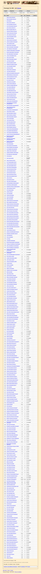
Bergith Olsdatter (10, 404)
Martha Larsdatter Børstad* (11, 352)
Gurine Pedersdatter (10, 118)
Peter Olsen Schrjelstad (11, 465)
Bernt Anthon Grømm (10, 554)
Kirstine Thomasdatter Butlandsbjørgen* (10, 142)
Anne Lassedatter (10, 237)
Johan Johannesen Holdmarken (12, 214)
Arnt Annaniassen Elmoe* (11, 172)
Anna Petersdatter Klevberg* (12, 369)
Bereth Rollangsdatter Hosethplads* (13, 242)
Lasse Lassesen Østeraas (11, 83)
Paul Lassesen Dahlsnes (11, 125)
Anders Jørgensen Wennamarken (13, 216)
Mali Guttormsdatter (10, 158)
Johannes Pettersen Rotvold (12, 31)
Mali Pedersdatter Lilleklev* (11, 113)
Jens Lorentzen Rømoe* (11, 294)
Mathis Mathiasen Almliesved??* (12, 74)
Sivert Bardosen (9, 235)
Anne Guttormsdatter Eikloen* (12, 381)
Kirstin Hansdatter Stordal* (11, 62)
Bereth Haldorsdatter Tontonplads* (13, 52)
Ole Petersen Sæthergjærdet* (12, 184)
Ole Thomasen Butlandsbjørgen (12, 132)
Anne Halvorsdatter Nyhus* (11, 165)
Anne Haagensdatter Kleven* (12, 305)
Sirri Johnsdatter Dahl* (11, 493)
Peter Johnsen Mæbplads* (11, 440)
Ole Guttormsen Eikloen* (11, 374)
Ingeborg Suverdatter (10, 463)
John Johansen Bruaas (11, 88)
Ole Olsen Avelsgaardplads (11, 512)
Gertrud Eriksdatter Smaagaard (12, 517)
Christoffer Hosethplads (11, 240)
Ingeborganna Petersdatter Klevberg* (13, 366)
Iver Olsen (8, 238)
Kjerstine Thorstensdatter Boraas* (13, 474)
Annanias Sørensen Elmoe (11, 169)
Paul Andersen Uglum (10, 320)
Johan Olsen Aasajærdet (11, 388)
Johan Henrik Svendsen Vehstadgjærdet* (11, 107)
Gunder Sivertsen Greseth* (11, 397)
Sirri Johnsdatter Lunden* (11, 460)
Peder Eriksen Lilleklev (11, 111)
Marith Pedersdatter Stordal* (12, 59)
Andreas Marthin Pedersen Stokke (13, 446)
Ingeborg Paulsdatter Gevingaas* (12, 411)
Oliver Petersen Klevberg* (11, 364)
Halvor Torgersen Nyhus (11, 160)
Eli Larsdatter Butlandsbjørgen (12, 130)
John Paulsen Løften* (10, 259)
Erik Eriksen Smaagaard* (11, 519)
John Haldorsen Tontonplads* (12, 48)
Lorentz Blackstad (10, 535)
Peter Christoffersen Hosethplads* (13, 245)
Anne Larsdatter (9, 334)
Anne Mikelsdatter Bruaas (11, 90)
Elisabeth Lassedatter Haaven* (12, 233)
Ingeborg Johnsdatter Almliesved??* (13, 73)
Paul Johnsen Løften (10, 256)
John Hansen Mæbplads (11, 433)
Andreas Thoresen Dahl (11, 482)
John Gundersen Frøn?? (11, 188)
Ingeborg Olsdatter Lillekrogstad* (12, 152)
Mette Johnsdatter (10, 198)
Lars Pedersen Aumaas (11, 467)
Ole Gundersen (9, 406)
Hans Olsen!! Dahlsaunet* (11, 498)
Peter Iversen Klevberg (11, 359)
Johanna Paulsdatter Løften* (12, 261)
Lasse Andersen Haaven (11, 230)
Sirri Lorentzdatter (10, 228)
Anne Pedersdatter (10, 143)
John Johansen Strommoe (11, 34)
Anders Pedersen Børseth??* (12, 540)
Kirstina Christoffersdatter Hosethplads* (11, 250)
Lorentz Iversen (9, 263)
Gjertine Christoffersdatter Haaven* (13, 231)
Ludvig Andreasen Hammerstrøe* (12, 205)
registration (23, 566)
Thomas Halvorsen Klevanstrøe (12, 209)
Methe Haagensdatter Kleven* (12, 308)
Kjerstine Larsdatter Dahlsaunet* (12, 496)
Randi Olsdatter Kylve (10, 402)
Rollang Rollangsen (10, 550)
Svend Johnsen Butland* (11, 531)
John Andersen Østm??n (11, 27)
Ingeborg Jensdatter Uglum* (12, 322)
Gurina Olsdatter (9, 338)
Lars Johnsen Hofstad (10, 524)
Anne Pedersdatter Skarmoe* (12, 26)
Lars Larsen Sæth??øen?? (11, 287)
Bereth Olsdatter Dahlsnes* (11, 127)
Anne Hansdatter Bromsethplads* (12, 317)
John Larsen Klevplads (11, 424)
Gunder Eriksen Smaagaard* (12, 521)
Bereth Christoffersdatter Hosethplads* (11, 252)
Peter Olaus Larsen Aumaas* (12, 470)
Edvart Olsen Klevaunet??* (11, 343)
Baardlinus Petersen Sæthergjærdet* (13, 186)
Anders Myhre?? (9, 552)
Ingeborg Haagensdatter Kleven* (12, 306)
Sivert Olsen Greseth (10, 392)
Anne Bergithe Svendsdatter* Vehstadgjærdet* (12, 103)
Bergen (19, 8)
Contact (11, 570)
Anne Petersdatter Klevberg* (12, 367)
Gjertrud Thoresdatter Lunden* (12, 451)
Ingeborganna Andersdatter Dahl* (12, 486)
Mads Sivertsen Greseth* (11, 395)
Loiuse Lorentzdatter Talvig (11, 55)
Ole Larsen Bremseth (10, 207)
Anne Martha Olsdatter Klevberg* (12, 360)
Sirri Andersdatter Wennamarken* (12, 223)
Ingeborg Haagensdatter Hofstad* (12, 526)
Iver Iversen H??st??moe (11, 348)
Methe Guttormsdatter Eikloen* (12, 383)
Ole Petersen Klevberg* (11, 362)
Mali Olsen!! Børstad (10, 38)
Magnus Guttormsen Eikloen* (12, 376)
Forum (28, 566)
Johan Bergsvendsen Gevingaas (12, 409)
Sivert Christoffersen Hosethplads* (13, 247)
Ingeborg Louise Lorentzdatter (12, 270)
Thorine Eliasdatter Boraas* (11, 477)
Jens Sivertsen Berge (10, 120)
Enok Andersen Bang (10, 179)
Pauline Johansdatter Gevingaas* (13, 420)
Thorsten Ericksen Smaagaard (12, 514)
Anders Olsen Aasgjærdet (11, 69)
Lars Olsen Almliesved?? (11, 71)
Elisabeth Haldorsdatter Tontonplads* (13, 50)
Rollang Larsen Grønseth (11, 505)
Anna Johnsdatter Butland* (11, 533)
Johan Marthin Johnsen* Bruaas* (12, 92)
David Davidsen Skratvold (11, 275)
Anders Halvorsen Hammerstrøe (12, 200)
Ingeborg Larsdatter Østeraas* (12, 85)
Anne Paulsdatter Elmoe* (11, 170)
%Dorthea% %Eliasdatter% (11, 479)
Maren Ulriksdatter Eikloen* (11, 385)
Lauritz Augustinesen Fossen (12, 76)
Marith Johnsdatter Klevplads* (12, 431)
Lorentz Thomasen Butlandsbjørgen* (13, 134)
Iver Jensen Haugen (10, 80)
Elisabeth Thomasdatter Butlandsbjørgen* (11, 139)
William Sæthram (10, 557)
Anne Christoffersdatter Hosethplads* (13, 254)
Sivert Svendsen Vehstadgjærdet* (13, 105)
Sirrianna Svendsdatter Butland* (12, 529)
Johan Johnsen (9, 177)
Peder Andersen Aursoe (11, 99)
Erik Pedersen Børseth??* (11, 543)
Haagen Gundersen (10, 329)
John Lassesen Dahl (10, 488)
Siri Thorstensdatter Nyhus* (11, 162)
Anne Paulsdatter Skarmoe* (11, 24)
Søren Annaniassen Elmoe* (11, 174)
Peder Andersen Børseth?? (11, 536)
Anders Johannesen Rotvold (12, 33)
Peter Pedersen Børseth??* (11, 545)
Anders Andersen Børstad (11, 350)
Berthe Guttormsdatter (10, 327)
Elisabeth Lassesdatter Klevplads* (13, 426)
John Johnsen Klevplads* (11, 429)
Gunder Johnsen (10, 191)
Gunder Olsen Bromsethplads (12, 315)
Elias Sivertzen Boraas (11, 472)
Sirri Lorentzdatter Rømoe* (11, 296)
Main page (5, 570)
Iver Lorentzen (9, 266)
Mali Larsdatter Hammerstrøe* (12, 202)
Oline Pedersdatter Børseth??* (12, 549)
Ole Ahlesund (9, 503)
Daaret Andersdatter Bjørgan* (12, 355)
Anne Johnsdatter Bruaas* (11, 95)
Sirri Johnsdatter (9, 193)
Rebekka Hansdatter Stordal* (12, 64)
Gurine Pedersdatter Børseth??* (12, 547)
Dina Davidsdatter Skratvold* (12, 284)
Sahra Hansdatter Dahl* (11, 484)
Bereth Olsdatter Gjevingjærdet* (12, 147)
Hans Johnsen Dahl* (10, 491)
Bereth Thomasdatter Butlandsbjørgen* (10, 136)
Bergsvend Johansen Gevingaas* (13, 416)
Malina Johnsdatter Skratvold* (12, 277)
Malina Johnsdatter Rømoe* (12, 292)
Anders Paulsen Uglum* (11, 324)
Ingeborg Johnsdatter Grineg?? (12, 289)
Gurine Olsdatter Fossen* (11, 78)
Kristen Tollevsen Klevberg (11, 345)
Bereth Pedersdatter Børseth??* (12, 542)
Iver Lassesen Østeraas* (11, 87)
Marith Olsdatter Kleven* (11, 301)
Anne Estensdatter (10, 510)
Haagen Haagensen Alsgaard (12, 407)
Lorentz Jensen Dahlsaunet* (12, 500)
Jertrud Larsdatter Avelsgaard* (12, 41)
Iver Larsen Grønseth (10, 507)
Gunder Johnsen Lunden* (11, 458)
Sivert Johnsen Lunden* (11, 453)
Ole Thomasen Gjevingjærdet (12, 145)
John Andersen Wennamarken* (12, 219)
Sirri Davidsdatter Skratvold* (12, 282)
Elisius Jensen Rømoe (11, 313)
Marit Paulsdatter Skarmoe (11, 19)
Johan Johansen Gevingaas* (12, 414)
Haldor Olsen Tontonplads (11, 45)
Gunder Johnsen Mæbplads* (12, 436)
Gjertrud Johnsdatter (10, 195)
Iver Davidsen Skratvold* (11, 280)
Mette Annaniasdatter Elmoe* (12, 176)
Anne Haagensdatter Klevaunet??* (13, 341)
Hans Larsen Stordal (10, 57)
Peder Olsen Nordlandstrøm (12, 167)
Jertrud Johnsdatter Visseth (11, 36)
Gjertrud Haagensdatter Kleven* (12, 310)
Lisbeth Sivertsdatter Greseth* (12, 399)
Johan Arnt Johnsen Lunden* (12, 456)
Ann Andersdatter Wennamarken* (12, 224)
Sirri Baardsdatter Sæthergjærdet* (13, 183)
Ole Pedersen (9, 20)
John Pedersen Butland (11, 528)
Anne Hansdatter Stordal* (11, 66)
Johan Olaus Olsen (10, 273)
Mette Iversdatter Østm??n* (11, 29)
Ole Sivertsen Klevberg (11, 346)
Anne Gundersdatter (10, 331)
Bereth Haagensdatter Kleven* (12, 303)
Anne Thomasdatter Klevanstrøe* (12, 212)
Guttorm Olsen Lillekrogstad (11, 150)
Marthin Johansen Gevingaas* (12, 418)
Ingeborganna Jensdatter (11, 81)
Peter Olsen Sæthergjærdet (11, 181)
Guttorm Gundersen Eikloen (11, 371)
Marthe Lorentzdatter (10, 268)
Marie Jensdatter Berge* (11, 123)
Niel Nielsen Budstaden (11, 481)
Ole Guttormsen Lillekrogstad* (12, 154)
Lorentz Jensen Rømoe (11, 291)
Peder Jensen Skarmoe (11, 22)
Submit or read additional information (10, 566)
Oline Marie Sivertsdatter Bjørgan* (13, 357)
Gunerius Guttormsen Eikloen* (12, 378)
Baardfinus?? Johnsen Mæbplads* (13, 438)
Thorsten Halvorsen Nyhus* (11, 163)
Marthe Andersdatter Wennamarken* (13, 226)
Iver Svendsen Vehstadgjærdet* (12, 109)
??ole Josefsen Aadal (10, 43)
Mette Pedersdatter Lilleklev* (12, 116)
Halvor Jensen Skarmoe (11, 17)
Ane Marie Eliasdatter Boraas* (12, 475)
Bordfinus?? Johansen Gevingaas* (13, 413)
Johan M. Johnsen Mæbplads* (12, 441)
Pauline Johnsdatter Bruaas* (12, 97)
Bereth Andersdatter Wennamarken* (13, 221)
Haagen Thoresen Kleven (11, 299)
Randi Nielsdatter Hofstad (11, 390)
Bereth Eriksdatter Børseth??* (12, 538)
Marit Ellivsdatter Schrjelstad (12, 298)
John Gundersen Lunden (11, 449)
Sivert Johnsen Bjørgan (11, 353)
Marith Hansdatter (10, 336)
